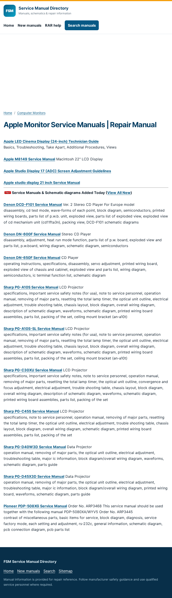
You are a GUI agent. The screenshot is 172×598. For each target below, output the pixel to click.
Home (9, 25)
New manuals (29, 25)
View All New (119, 192)
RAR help (53, 25)
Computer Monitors (31, 113)
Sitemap (66, 571)
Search (49, 571)
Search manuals (82, 25)
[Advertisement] (86, 67)
